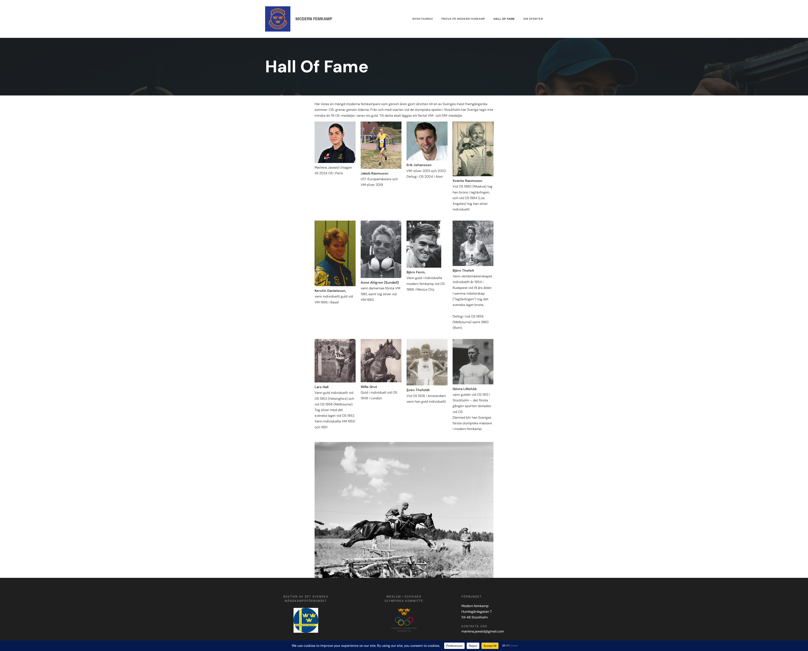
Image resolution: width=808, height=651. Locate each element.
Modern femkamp (313, 18)
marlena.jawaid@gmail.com (482, 631)
